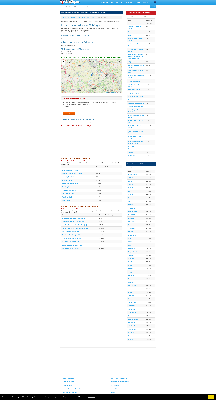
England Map (104, 2)
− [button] (63, 64)
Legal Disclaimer (115, 385)
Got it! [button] (210, 397)
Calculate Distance (69, 114)
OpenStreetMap (113, 92)
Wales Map (137, 2)
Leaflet (106, 92)
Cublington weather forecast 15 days (76, 125)
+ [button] (63, 61)
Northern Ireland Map (126, 2)
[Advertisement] (91, 142)
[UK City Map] (70, 2)
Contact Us (113, 392)
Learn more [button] (91, 397)
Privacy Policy (114, 389)
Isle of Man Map (147, 2)
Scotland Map (114, 2)
